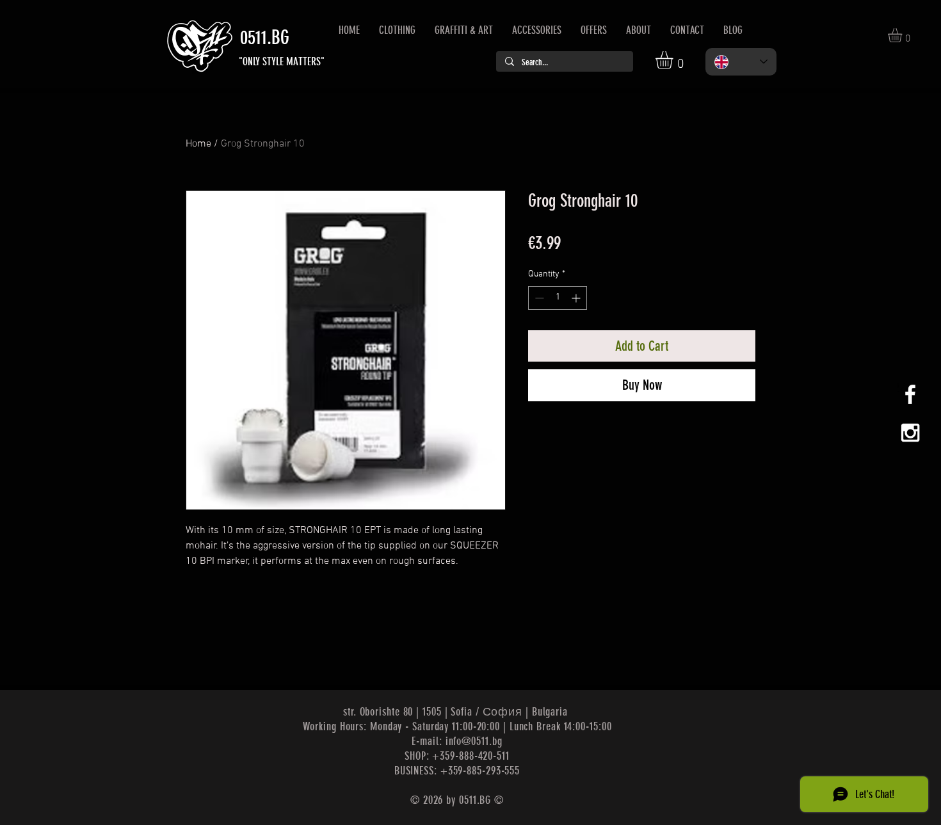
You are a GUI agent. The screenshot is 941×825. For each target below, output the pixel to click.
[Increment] (577, 298)
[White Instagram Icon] (910, 432)
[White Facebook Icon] (910, 394)
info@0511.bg (474, 741)
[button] (674, 59)
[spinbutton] (557, 298)
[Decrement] (538, 298)
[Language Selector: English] (740, 62)
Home (198, 144)
